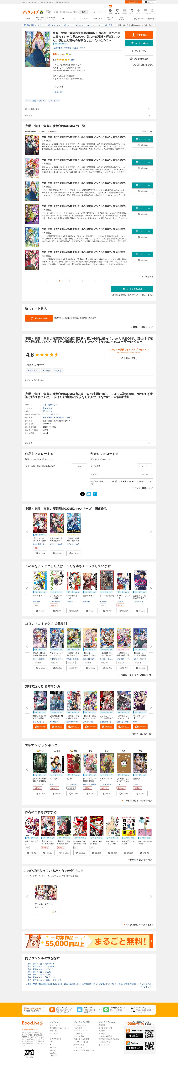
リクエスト (78, 1047)
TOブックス (47, 411)
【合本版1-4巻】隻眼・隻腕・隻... (73, 539)
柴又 (92, 721)
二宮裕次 (120, 601)
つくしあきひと (106, 784)
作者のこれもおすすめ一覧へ (141, 859)
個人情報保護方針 (105, 1036)
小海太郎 (92, 784)
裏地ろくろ (128, 721)
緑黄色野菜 (43, 659)
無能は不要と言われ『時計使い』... (39, 718)
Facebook (53, 1055)
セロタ (135, 659)
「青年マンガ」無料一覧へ (142, 733)
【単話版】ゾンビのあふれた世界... (123, 718)
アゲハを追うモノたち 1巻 (112, 842)
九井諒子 (103, 601)
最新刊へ (53, 131)
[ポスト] (82, 494)
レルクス (59, 659)
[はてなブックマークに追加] (94, 496)
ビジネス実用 (110, 18)
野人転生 (70, 778)
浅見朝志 (94, 659)
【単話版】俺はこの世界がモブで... (106, 655)
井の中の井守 (76, 721)
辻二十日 (86, 659)
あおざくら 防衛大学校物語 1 (139, 596)
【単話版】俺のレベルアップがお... (89, 718)
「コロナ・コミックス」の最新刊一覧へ (136, 675)
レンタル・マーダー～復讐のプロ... (106, 718)
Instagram (53, 1047)
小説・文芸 (98, 18)
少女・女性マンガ (51, 18)
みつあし (86, 721)
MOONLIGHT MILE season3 (56, 717)
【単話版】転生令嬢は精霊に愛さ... (123, 655)
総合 (28, 18)
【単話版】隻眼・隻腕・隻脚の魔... (39, 540)
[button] (40, 553)
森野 (68, 721)
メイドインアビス (106, 779)
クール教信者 (55, 601)
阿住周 (52, 659)
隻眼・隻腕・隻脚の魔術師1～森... (56, 540)
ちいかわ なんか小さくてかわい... (123, 780)
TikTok (52, 1050)
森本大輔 (86, 601)
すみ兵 (82, 47)
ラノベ (86, 18)
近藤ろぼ (120, 721)
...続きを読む (58, 92)
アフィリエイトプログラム (84, 1050)
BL (63, 18)
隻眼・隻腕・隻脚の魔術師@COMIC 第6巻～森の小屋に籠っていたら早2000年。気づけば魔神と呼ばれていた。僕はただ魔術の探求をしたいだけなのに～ (109, 251)
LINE (52, 1041)
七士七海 (111, 659)
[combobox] (66, 12)
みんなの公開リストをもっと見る (139, 924)
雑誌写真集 (121, 18)
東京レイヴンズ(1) (31, 842)
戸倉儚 (46, 784)
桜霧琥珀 (46, 721)
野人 (68, 784)
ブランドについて (105, 1028)
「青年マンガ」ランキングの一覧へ (138, 800)
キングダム (54, 778)
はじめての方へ (139, 18)
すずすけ (67, 47)
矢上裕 (75, 47)
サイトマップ (104, 1044)
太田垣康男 (54, 721)
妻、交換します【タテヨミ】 (139, 717)
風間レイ (124, 659)
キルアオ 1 (37, 595)
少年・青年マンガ (40, 18)
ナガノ (119, 784)
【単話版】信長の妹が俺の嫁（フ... (72, 718)
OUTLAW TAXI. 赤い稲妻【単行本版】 (80, 843)
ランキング (54, 1033)
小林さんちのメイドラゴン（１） (56, 597)
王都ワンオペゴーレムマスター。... (56, 655)
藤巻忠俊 (36, 601)
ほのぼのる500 (78, 659)
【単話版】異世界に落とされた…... (72, 655)
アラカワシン (38, 784)
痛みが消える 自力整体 (128, 842)
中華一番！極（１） (71, 596)
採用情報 (102, 1030)
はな (118, 659)
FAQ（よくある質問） (82, 1039)
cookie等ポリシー (105, 1042)
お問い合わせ (79, 1044)
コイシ (35, 659)
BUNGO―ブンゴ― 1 (123, 596)
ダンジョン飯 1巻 (107, 595)
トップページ (55, 1025)
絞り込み (49, 12)
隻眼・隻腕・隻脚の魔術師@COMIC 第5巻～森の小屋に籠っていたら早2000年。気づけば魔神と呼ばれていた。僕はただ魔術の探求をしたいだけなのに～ (109, 228)
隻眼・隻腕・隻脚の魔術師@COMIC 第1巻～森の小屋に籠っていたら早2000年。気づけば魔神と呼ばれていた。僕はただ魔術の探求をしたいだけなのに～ (109, 136)
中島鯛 (68, 659)
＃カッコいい (33, 370)
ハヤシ (85, 784)
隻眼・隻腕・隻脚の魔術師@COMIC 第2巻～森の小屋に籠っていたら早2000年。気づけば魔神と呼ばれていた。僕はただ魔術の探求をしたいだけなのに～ (109, 159)
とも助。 (103, 659)
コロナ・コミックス (51, 414)
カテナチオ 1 (88, 595)
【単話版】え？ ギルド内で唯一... (90, 654)
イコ (141, 659)
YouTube (53, 1053)
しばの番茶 (57, 47)
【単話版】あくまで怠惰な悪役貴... (139, 655)
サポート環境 (79, 1036)
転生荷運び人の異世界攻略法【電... (89, 780)
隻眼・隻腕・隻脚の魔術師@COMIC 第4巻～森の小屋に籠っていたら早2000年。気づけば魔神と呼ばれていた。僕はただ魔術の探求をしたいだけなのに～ (109, 205)
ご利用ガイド (151, 18)
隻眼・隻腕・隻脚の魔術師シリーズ (57, 417)
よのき (135, 784)
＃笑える (57, 370)
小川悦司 (69, 601)
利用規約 (102, 1033)
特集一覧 (53, 1030)
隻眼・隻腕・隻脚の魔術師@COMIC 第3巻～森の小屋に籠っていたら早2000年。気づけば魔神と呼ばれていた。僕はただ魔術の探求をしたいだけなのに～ (109, 182)
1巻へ (42, 131)
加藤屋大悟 (104, 721)
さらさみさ (37, 721)
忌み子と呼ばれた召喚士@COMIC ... (40, 655)
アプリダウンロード (81, 1030)
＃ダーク (46, 370)
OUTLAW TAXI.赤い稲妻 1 (96, 842)
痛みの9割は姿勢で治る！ (145, 842)
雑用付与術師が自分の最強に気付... (39, 780)
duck (135, 721)
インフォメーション (81, 1042)
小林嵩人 (74, 784)
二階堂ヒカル (138, 601)
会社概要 (102, 1025)
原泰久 (52, 784)
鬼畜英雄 (136, 778)
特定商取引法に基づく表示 (109, 1039)
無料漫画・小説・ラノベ (59, 1028)
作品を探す (78, 1028)
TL (75, 18)
